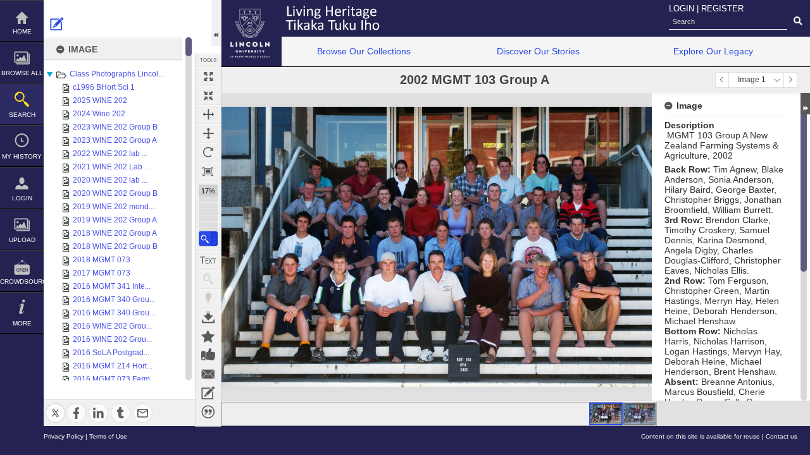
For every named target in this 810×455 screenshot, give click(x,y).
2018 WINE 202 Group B (115, 246)
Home (22, 31)
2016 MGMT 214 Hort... (113, 365)
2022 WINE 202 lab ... (110, 153)
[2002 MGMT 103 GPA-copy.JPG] (639, 414)
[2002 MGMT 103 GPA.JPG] (606, 414)
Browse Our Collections (364, 51)
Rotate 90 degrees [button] (208, 152)
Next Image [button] (790, 80)
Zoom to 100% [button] (208, 171)
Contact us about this (208, 374)
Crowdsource (22, 281)
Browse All (22, 73)
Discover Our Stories (538, 51)
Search (22, 114)
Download (208, 317)
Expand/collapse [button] (805, 103)
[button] (208, 238)
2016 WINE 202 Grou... (112, 326)
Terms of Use (108, 436)
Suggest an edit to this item (57, 24)
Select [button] (777, 80)
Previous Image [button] (722, 80)
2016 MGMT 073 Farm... (114, 379)
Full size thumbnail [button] (208, 76)
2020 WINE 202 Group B (115, 193)
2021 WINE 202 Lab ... (111, 166)
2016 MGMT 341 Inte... (112, 286)
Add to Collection (208, 336)
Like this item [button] (208, 355)
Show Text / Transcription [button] (208, 260)
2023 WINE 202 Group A (115, 140)
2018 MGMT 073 (101, 259)
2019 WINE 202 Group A (115, 219)
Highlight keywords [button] (208, 298)
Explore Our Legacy (713, 51)
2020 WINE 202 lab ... (110, 180)
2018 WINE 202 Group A (115, 233)
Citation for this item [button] (208, 412)
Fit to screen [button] (208, 95)
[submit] (797, 21)
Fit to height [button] (208, 133)
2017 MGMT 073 (101, 273)
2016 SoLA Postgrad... (111, 352)
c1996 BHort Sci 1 (104, 87)
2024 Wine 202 (99, 113)
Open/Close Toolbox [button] (216, 23)
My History (22, 156)
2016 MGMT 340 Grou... (114, 299)
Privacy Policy (64, 436)
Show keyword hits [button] (208, 279)
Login (22, 198)
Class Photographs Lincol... (117, 74)
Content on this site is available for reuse (700, 436)
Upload (22, 239)
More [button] (22, 323)
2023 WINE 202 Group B (115, 127)
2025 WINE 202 (100, 100)
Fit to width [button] (208, 114)
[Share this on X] (55, 405)
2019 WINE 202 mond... (113, 206)
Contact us (781, 436)
